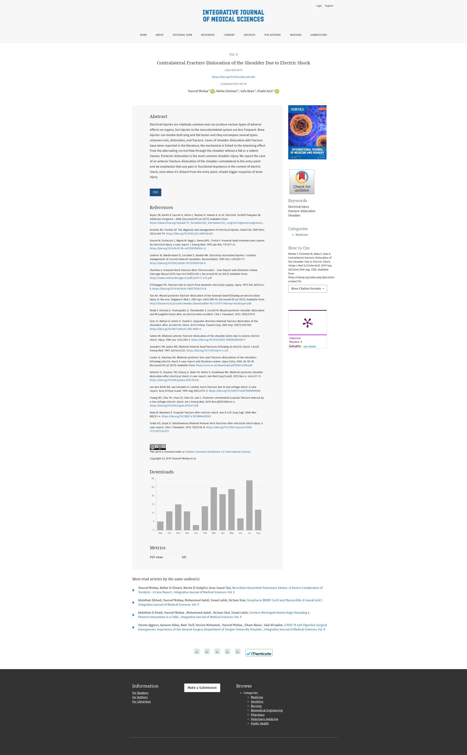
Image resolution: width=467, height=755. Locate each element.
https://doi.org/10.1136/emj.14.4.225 (207, 350)
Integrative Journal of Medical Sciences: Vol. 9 (168, 604)
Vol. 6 (233, 54)
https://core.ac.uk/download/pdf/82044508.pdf (224, 365)
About (160, 34)
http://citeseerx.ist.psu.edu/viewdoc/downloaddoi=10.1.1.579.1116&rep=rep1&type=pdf (200, 303)
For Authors (272, 34)
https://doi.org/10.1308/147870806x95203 (186, 416)
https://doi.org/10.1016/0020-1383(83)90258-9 (218, 339)
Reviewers (208, 34)
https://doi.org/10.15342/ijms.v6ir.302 (233, 77)
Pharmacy (258, 715)
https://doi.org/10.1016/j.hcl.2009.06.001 (189, 233)
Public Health (260, 723)
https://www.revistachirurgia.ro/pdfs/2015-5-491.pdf (181, 278)
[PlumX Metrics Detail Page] (308, 323)
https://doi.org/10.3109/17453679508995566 (234, 390)
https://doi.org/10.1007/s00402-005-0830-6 (175, 329)
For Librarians (141, 701)
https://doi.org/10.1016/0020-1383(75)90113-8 (179, 288)
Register (329, 6)
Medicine (302, 235)
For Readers (140, 693)
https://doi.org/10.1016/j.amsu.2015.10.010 (174, 380)
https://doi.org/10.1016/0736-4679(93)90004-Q (178, 248)
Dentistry (257, 701)
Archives (249, 34)
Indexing (296, 34)
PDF (155, 192)
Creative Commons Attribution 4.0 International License (217, 451)
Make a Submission (202, 688)
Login (319, 6)
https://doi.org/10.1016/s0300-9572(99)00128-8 (178, 263)
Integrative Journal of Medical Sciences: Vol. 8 (294, 629)
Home (143, 34)
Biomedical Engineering (267, 710)
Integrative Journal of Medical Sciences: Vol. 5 (204, 592)
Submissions (318, 34)
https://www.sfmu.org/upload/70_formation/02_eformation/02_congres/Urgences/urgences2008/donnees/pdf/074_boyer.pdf (226, 222)
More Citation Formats (306, 288)
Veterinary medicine (264, 719)
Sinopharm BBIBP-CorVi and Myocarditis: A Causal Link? (284, 600)
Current (229, 34)
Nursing (256, 706)
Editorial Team (182, 34)
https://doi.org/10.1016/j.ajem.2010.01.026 (174, 405)
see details (310, 346)
